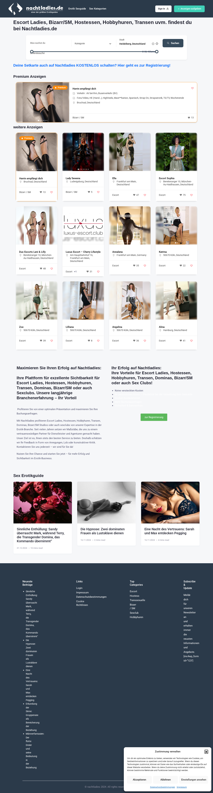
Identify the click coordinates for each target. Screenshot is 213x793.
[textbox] (80, 43)
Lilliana (70, 326)
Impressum (182, 787)
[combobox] (93, 43)
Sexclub (134, 612)
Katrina (163, 251)
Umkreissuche (37, 53)
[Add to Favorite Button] (192, 88)
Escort (115, 195)
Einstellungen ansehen (193, 779)
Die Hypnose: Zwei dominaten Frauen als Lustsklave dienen (103, 531)
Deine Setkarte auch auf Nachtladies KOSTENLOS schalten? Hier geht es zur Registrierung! (91, 65)
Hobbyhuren (136, 617)
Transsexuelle (137, 600)
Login (79, 588)
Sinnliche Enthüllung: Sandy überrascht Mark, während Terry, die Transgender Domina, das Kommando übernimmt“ (40, 535)
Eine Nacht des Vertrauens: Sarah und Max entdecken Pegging (169, 531)
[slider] (31, 51)
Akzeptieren (139, 779)
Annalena (117, 251)
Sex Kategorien (97, 8)
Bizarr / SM (78, 117)
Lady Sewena (73, 178)
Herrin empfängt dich (84, 88)
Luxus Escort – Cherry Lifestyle (83, 251)
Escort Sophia (166, 178)
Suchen (175, 43)
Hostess (134, 595)
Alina (162, 326)
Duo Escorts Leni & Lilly (32, 251)
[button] (206, 751)
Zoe (21, 326)
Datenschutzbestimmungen (162, 787)
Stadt (121, 39)
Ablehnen (165, 779)
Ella (114, 178)
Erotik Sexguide (77, 8)
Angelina (117, 326)
